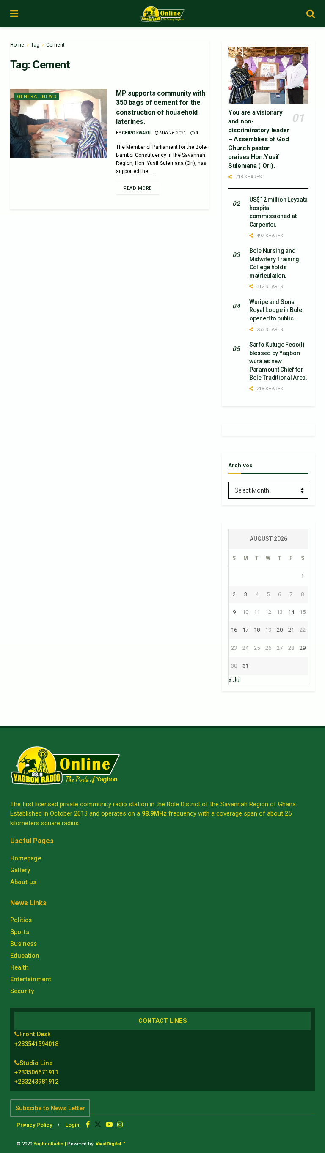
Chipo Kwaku (136, 133)
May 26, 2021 (172, 133)
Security (22, 991)
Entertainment (30, 979)
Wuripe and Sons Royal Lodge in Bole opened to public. (275, 310)
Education (24, 955)
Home (17, 45)
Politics (21, 920)
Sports (19, 932)
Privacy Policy (34, 1125)
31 (245, 666)
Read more (138, 188)
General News (37, 96)
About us (23, 882)
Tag (35, 45)
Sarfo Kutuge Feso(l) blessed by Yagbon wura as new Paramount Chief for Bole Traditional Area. (278, 361)
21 (291, 630)
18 (257, 630)
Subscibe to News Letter (50, 1108)
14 (291, 612)
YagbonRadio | (49, 1144)
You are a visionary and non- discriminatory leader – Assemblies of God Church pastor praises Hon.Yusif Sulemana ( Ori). (258, 139)
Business (23, 944)
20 (280, 630)
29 (303, 648)
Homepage (25, 858)
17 (245, 630)
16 (234, 630)
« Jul (235, 679)
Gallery (20, 870)
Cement (55, 45)
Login (72, 1125)
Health (19, 967)
